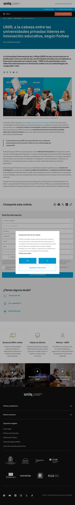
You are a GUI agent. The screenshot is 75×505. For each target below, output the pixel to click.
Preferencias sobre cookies (37, 267)
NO (28, 260)
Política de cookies (25, 253)
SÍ (47, 260)
